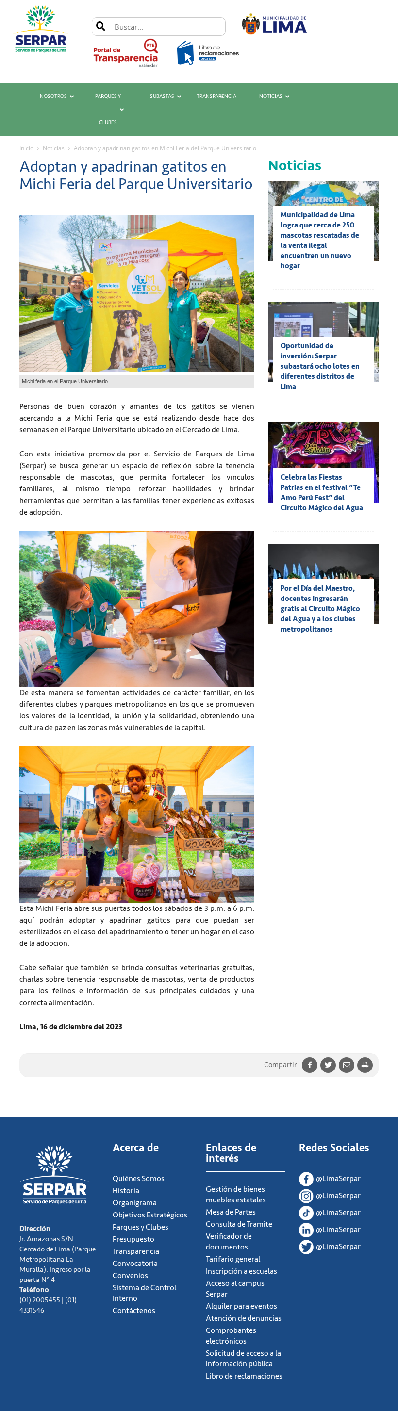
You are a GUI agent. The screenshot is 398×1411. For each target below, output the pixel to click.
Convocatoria (135, 1263)
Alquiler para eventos (241, 1306)
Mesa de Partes (231, 1212)
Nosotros (53, 96)
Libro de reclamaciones (244, 1376)
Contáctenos (134, 1310)
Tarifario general (233, 1259)
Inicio (26, 148)
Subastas (162, 96)
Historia (126, 1191)
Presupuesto (133, 1239)
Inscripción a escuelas (241, 1271)
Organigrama (135, 1203)
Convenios (130, 1276)
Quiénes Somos (139, 1179)
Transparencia (216, 96)
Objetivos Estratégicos (150, 1215)
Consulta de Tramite (239, 1224)
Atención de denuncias (244, 1318)
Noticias (270, 96)
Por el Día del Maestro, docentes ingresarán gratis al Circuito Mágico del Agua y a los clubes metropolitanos (320, 609)
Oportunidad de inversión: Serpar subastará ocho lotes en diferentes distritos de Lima (320, 366)
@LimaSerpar (338, 1179)
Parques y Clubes (108, 109)
